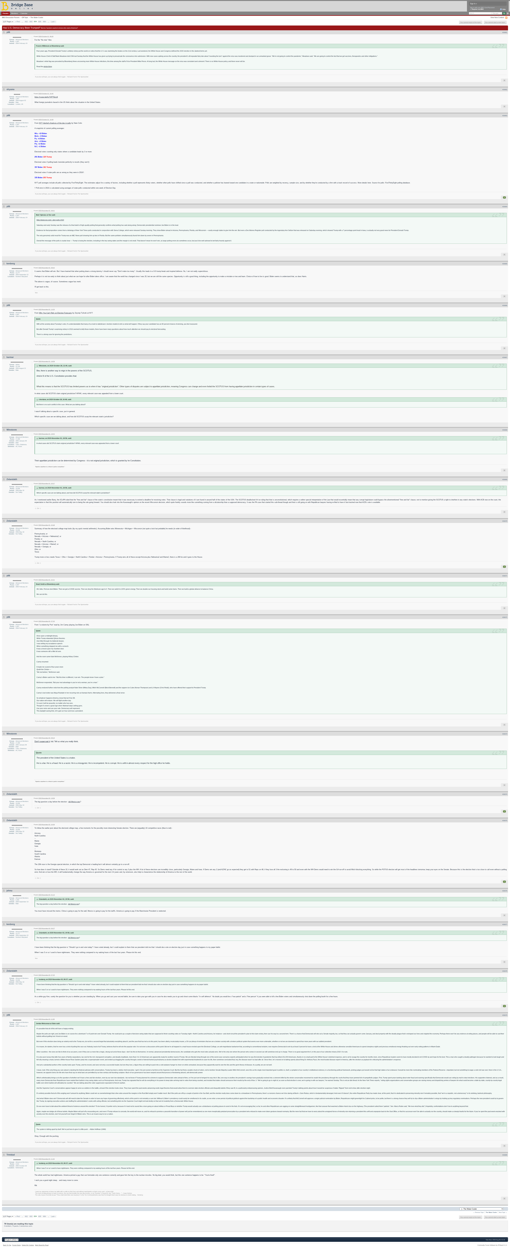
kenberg (11, 263)
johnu (9, 890)
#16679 (504, 1015)
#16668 (504, 430)
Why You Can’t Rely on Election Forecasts (55, 313)
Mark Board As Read (41, 1245)
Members (14, 13)
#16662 (504, 89)
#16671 (504, 576)
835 (39, 21)
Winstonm (12, 430)
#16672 (504, 617)
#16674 (504, 794)
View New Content (497, 17)
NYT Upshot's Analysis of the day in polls (55, 123)
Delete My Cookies (28, 1245)
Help (504, 9)
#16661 (504, 32)
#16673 (504, 734)
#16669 (504, 479)
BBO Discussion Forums (11, 17)
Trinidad (11, 1155)
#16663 (504, 115)
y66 (8, 32)
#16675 (504, 820)
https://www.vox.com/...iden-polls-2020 (50, 220)
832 (26, 21)
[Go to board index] (18, 6)
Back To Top (7, 1245)
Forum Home (16, 1245)
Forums (5, 13)
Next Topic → (503, 1212)
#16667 (504, 357)
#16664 (504, 206)
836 (44, 21)
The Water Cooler (36, 17)
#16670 (504, 521)
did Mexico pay (74, 802)
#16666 (504, 305)
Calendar (24, 13)
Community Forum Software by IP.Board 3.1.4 (492, 1245)
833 (31, 21)
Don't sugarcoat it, (42, 741)
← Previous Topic (478, 1212)
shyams (10, 89)
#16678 (504, 971)
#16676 (504, 891)
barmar (10, 357)
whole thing (48, 66)
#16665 (504, 264)
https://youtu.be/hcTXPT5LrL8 (46, 97)
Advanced (507, 13)
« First (17, 21)
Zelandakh (12, 479)
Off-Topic (25, 17)
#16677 (504, 924)
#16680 (504, 1155)
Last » (53, 21)
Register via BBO (478, 9)
